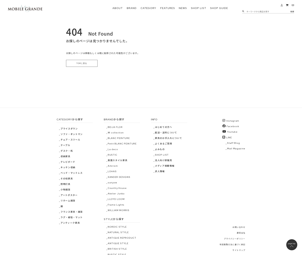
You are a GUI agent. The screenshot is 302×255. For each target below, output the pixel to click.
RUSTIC (112, 154)
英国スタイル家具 (117, 160)
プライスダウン (69, 128)
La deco (113, 149)
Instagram (232, 120)
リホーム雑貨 (68, 200)
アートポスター (69, 195)
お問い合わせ (238, 227)
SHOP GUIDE (219, 8)
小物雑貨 (65, 189)
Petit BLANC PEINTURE (122, 143)
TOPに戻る (81, 63)
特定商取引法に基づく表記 (232, 244)
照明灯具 (65, 184)
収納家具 (65, 156)
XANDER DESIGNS (119, 177)
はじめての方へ (163, 127)
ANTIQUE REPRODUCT (122, 237)
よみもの (160, 149)
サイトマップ (238, 250)
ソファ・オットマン (72, 134)
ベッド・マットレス (72, 173)
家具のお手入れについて (168, 138)
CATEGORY (148, 8)
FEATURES (167, 8)
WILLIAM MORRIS (118, 210)
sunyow (112, 182)
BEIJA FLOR (115, 127)
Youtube (232, 131)
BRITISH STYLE (117, 248)
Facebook (233, 126)
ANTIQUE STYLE (118, 243)
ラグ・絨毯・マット (72, 217)
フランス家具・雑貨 (72, 211)
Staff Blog (233, 143)
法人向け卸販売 (163, 160)
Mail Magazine (236, 148)
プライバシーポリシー (234, 239)
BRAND (132, 8)
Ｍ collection (116, 132)
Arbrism (113, 165)
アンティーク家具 (70, 222)
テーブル (65, 145)
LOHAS (112, 171)
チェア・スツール (70, 139)
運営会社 (241, 233)
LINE (229, 137)
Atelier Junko (116, 193)
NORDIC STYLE (117, 226)
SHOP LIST (198, 8)
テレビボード (68, 161)
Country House (117, 188)
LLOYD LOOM (116, 199)
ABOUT (117, 8)
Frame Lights (116, 204)
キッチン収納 (68, 167)
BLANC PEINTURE (119, 138)
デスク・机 (67, 150)
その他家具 (67, 178)
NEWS (183, 8)
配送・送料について (166, 132)
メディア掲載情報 (164, 165)
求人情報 (160, 171)
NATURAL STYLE (118, 232)
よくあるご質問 (163, 143)
